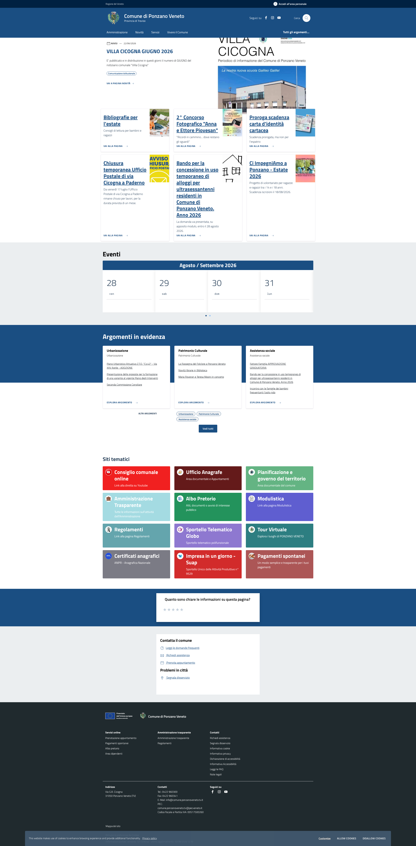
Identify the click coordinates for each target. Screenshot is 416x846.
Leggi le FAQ (216, 769)
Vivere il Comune (177, 32)
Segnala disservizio (220, 743)
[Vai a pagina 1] (206, 315)
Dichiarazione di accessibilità (225, 759)
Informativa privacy (220, 754)
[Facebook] (264, 18)
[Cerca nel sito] (306, 18)
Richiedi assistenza (220, 738)
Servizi (155, 32)
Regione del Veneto (115, 4)
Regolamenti (164, 743)
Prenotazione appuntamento (120, 738)
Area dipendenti (113, 754)
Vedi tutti (208, 429)
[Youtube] (277, 18)
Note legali (216, 774)
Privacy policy (149, 838)
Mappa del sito (113, 826)
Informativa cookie (220, 748)
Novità (139, 32)
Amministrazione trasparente (173, 738)
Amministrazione (117, 32)
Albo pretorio (112, 748)
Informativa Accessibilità (223, 764)
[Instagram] (271, 18)
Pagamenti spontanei (116, 743)
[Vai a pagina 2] (210, 315)
